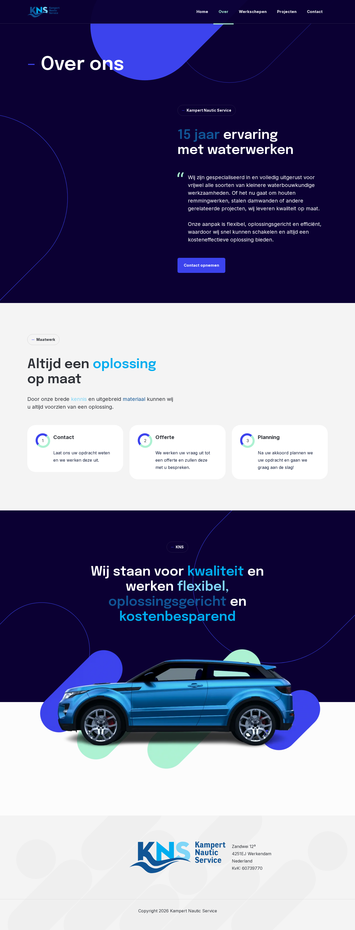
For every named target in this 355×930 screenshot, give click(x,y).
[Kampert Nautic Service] (43, 11)
